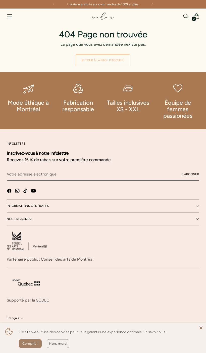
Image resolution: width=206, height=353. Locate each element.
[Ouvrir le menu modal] (9, 16)
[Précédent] (53, 4)
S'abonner (190, 174)
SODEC (42, 300)
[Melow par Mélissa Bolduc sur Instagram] (18, 191)
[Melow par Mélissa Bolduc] (103, 16)
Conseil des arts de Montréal (67, 259)
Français (13, 318)
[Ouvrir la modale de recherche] (186, 16)
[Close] (200, 327)
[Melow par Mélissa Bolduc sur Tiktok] (26, 191)
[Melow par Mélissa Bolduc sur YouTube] (34, 191)
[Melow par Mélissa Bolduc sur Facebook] (10, 191)
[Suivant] (152, 4)
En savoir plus (154, 332)
